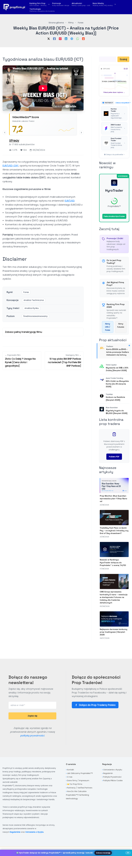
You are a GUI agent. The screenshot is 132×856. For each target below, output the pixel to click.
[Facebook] (54, 38)
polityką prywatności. (32, 735)
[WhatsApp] (77, 38)
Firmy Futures (120, 325)
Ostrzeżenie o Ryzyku (112, 769)
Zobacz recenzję (103, 853)
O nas (69, 777)
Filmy (71, 22)
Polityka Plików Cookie (113, 780)
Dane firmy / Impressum (78, 780)
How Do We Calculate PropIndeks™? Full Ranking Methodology (77, 795)
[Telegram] (72, 38)
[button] (48, 4)
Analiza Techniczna (34, 300)
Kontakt (70, 769)
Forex (80, 22)
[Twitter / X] (48, 38)
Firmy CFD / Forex (107, 327)
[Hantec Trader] (114, 113)
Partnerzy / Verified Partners (79, 787)
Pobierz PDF (114, 456)
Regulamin (108, 773)
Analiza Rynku (31, 308)
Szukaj (123, 59)
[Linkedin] (66, 38)
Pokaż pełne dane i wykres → (114, 92)
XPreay (14, 140)
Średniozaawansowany (35, 316)
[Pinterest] (60, 38)
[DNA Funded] (114, 128)
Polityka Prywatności (112, 777)
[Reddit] (83, 38)
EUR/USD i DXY (10, 165)
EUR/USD (70, 200)
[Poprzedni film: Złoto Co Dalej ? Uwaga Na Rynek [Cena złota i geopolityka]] (5, 132)
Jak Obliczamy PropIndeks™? (80, 773)
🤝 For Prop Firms (74, 784)
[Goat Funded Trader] (114, 143)
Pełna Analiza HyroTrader (114, 216)
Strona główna (56, 22)
